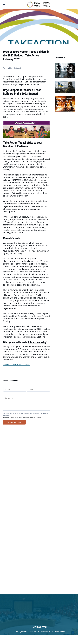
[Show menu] (4, 4)
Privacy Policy (36, 413)
